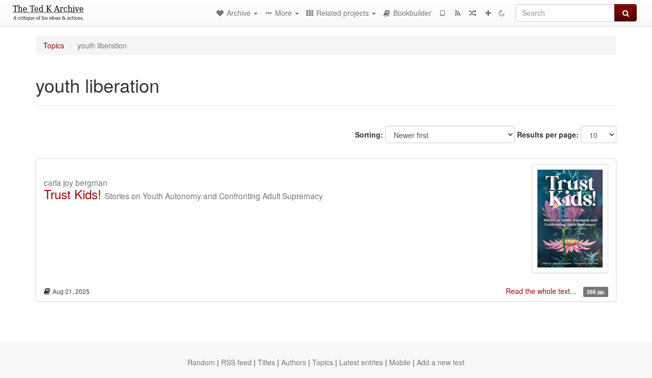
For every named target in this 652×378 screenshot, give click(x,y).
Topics (53, 45)
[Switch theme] (502, 12)
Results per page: (548, 134)
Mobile (400, 362)
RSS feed (236, 362)
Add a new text (441, 362)
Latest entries (361, 362)
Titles (266, 362)
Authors (293, 362)
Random (201, 362)
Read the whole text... (542, 291)
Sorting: (369, 134)
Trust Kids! (72, 194)
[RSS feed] (457, 12)
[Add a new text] (488, 12)
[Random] (472, 12)
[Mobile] (442, 12)
